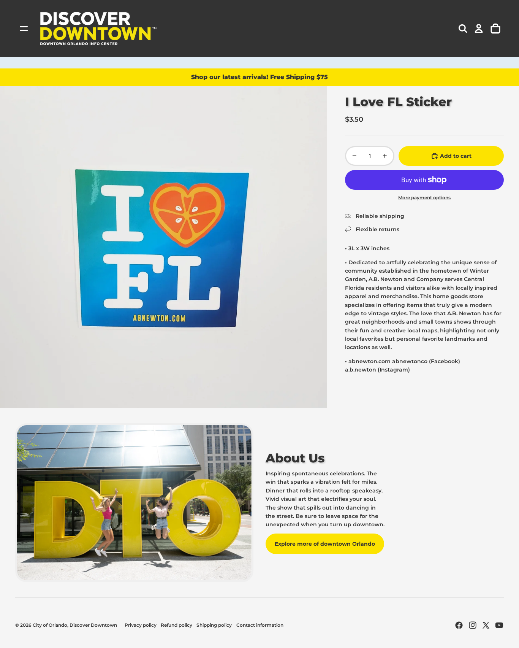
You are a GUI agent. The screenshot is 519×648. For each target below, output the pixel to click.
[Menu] (24, 28)
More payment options (424, 197)
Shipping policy (214, 625)
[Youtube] (499, 625)
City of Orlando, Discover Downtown (75, 625)
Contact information (259, 625)
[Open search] (462, 28)
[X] (486, 625)
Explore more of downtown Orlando (325, 543)
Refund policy (176, 625)
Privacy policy (141, 625)
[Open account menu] (478, 28)
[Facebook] (459, 625)
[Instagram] (472, 625)
